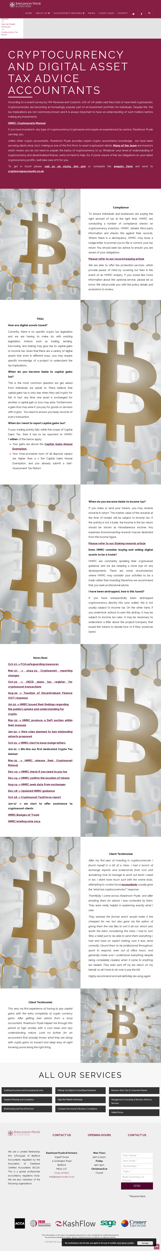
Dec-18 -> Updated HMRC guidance (31, 790)
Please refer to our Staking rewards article (117, 543)
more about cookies (125, 1243)
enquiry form (123, 166)
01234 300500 (61, 1173)
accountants (129, 884)
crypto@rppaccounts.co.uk (26, 171)
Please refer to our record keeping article (116, 258)
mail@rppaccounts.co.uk (61, 1176)
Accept (145, 1243)
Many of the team (125, 145)
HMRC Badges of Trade (23, 814)
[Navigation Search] (149, 13)
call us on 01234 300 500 (65, 166)
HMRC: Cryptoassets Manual (27, 123)
